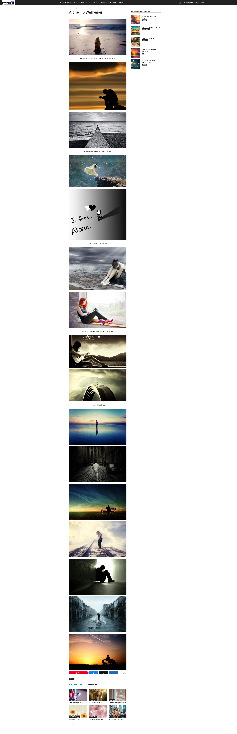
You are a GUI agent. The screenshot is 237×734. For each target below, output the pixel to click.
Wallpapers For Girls (74, 719)
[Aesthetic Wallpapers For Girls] (117, 695)
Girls (76, 679)
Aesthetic (112, 700)
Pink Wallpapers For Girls (96, 719)
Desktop (144, 20)
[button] (191, 3)
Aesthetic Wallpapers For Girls (117, 702)
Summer (144, 40)
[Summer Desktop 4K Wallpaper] (135, 53)
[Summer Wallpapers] (135, 41)
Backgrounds (146, 29)
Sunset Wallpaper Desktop (151, 27)
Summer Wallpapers (149, 38)
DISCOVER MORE (90, 684)
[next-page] (73, 725)
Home (70, 8)
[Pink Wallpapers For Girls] (98, 711)
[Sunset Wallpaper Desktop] (135, 30)
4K (110, 716)
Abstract (72, 700)
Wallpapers (92, 700)
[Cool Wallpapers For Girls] (98, 695)
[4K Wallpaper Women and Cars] (117, 711)
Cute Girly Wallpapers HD (76, 702)
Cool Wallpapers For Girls (96, 702)
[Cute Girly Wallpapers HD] (78, 695)
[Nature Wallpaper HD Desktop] (135, 19)
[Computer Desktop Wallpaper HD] (135, 64)
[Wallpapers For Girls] (78, 711)
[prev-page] (70, 725)
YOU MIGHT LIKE (75, 684)
